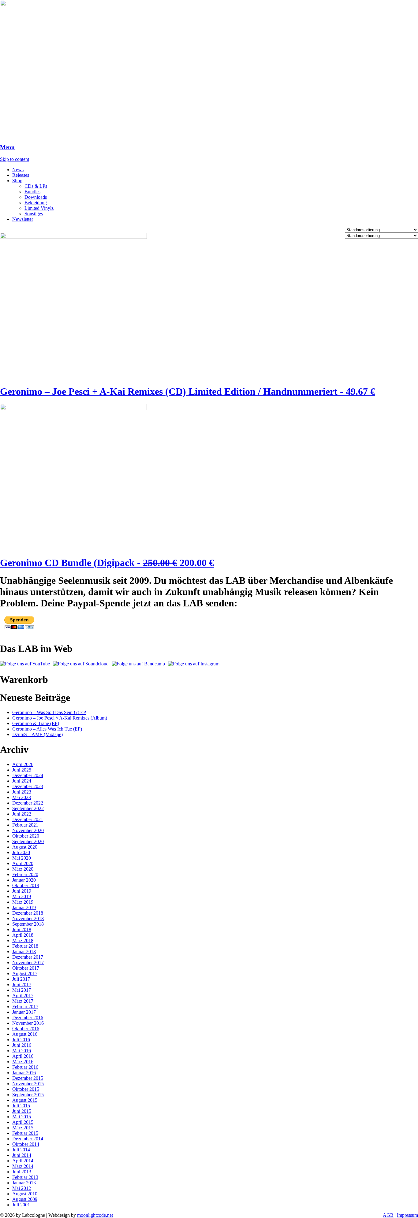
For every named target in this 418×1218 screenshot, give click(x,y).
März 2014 (22, 1166)
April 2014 (22, 1160)
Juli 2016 (21, 1039)
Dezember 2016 (27, 1017)
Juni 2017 (21, 984)
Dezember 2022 (27, 802)
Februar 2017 (25, 1006)
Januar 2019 (24, 907)
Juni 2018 (21, 929)
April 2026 (22, 764)
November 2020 (28, 830)
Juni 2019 (21, 891)
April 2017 (22, 995)
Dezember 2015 (27, 1078)
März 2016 (22, 1061)
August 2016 (24, 1034)
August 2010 (24, 1193)
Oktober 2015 (25, 1089)
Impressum (407, 1215)
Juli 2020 (21, 852)
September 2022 (28, 808)
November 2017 (28, 962)
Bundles (32, 191)
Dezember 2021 (27, 819)
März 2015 (22, 1127)
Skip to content (14, 159)
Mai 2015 (21, 1116)
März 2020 (22, 869)
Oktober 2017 (25, 968)
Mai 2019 (21, 896)
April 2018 (22, 935)
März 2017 (22, 1001)
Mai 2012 (21, 1188)
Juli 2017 (21, 979)
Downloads (35, 197)
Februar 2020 (25, 874)
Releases (20, 175)
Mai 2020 (21, 858)
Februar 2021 (25, 824)
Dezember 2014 (27, 1138)
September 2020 (28, 841)
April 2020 (22, 863)
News (18, 169)
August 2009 (24, 1199)
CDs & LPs (35, 186)
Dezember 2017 (27, 957)
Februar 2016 (25, 1067)
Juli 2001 (21, 1204)
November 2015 (28, 1083)
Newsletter (22, 219)
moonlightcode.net (95, 1215)
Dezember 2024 (27, 775)
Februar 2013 (25, 1177)
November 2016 (28, 1023)
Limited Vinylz (39, 208)
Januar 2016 (24, 1072)
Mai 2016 (21, 1050)
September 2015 (28, 1094)
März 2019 (22, 902)
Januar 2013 (24, 1182)
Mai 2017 (21, 990)
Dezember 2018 (27, 913)
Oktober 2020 (25, 836)
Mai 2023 (21, 797)
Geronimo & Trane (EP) (35, 723)
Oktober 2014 (25, 1144)
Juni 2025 (21, 769)
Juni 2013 (21, 1171)
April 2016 (22, 1056)
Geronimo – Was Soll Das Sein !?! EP (49, 712)
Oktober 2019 (25, 885)
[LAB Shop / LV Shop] (209, 4)
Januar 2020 (24, 880)
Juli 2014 (21, 1149)
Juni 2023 (21, 791)
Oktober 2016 (25, 1028)
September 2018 (28, 924)
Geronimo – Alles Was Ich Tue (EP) (47, 728)
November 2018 (28, 918)
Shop (17, 180)
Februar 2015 (25, 1133)
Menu (7, 147)
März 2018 (22, 940)
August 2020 (24, 847)
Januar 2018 (24, 951)
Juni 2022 (21, 813)
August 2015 (24, 1100)
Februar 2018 (25, 946)
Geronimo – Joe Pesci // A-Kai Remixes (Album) (59, 717)
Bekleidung (35, 202)
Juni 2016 (21, 1045)
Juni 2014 (21, 1155)
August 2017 (24, 973)
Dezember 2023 (27, 786)
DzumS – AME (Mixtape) (37, 734)
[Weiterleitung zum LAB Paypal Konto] (19, 628)
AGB (388, 1215)
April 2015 (22, 1122)
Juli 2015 (21, 1105)
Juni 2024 (21, 780)
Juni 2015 (21, 1111)
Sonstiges (33, 213)
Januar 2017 (24, 1012)
